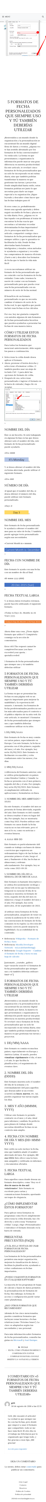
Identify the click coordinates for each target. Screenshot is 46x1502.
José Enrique (31, 1340)
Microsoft (18, 1340)
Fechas (24, 1347)
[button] (43, 16)
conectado (31, 1466)
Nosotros (23, 1488)
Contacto (23, 1485)
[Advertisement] (23, 75)
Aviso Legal (23, 1482)
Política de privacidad (23, 1494)
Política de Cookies (23, 1491)
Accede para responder (17, 1449)
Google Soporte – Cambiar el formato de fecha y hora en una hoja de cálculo (22, 953)
